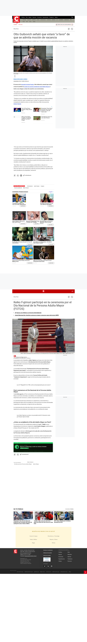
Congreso (42, 186)
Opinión (69, 546)
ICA (57, 19)
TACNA (30, 21)
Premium (70, 551)
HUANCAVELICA (43, 19)
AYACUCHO (29, 19)
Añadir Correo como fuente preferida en (64, 24)
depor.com (42, 561)
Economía (39, 17)
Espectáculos (45, 17)
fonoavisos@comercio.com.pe (30, 545)
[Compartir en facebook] (69, 29)
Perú (27, 17)
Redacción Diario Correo (20, 79)
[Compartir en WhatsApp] (21, 175)
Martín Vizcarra (26, 187)
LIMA (71, 19)
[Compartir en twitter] (72, 29)
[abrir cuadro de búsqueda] (72, 17)
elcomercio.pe (20, 561)
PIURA (24, 21)
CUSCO (38, 19)
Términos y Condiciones (48, 539)
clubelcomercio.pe (29, 561)
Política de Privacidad (47, 542)
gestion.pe (36, 561)
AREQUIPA (24, 19)
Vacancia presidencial (18, 187)
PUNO (27, 21)
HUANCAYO (49, 19)
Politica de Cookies (47, 545)
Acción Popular (36, 186)
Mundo (30, 17)
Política (23, 17)
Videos (56, 17)
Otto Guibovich (30, 186)
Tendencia (51, 17)
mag (70, 561)
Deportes (34, 17)
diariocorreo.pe (55, 561)
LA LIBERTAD (61, 19)
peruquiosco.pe (64, 561)
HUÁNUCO (53, 19)
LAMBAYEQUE (66, 19)
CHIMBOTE (34, 19)
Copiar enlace (28, 175)
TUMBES (34, 21)
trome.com (48, 561)
